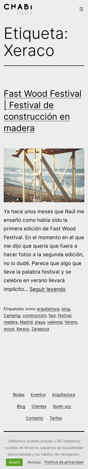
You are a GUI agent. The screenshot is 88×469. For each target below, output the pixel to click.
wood (9, 328)
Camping (12, 315)
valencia (54, 322)
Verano (71, 322)
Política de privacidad (64, 462)
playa (40, 322)
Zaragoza (40, 328)
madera (11, 322)
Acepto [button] (14, 462)
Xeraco (22, 328)
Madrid (26, 322)
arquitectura (48, 308)
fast (52, 315)
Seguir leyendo (48, 289)
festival (64, 315)
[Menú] (81, 9)
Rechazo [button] (34, 462)
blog (66, 308)
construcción (34, 315)
